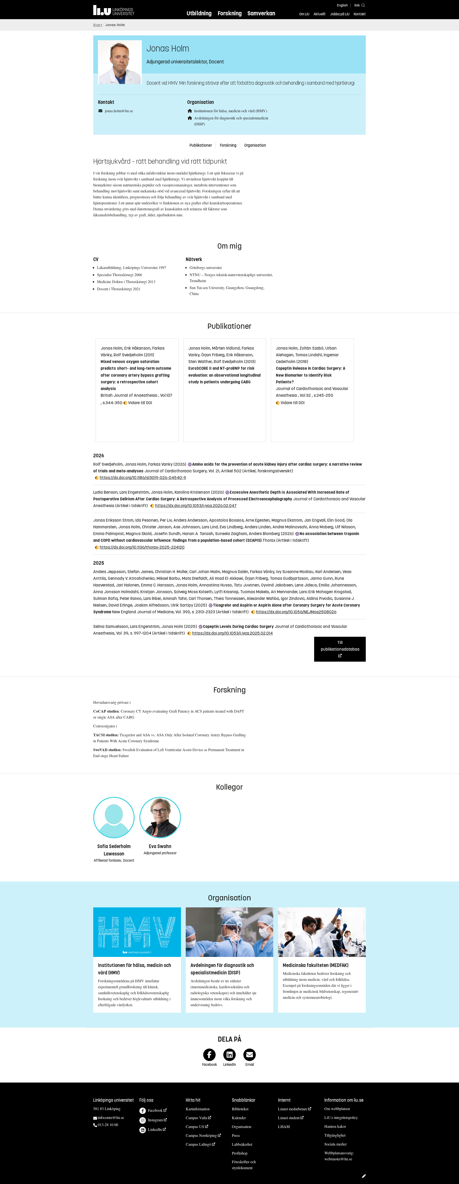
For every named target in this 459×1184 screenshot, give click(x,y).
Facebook (155, 1110)
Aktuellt (320, 14)
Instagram (155, 1119)
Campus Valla (196, 1117)
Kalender (239, 1117)
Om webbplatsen (337, 1108)
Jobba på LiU (340, 14)
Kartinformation (198, 1108)
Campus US (195, 1126)
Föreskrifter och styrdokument (244, 1164)
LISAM (284, 1126)
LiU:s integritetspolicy (341, 1117)
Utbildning (199, 13)
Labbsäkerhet (242, 1144)
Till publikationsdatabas (340, 646)
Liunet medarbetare (292, 1108)
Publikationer (201, 145)
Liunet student (289, 1117)
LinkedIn (155, 1129)
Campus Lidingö (198, 1144)
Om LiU (304, 14)
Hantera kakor (335, 1126)
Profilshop (239, 1153)
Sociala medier (335, 1143)
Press (236, 1135)
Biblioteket (240, 1108)
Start (97, 25)
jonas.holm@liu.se (119, 110)
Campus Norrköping (201, 1135)
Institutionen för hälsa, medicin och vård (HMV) (230, 110)
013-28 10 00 (108, 1124)
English (342, 5)
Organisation (255, 145)
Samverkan (261, 13)
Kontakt (360, 14)
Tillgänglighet (334, 1135)
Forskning (230, 13)
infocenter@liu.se (111, 1117)
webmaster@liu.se (338, 1158)
